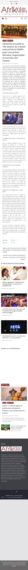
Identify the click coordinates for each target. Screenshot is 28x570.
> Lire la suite (4, 481)
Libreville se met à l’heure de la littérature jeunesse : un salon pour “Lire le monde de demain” (14, 257)
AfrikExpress (10, 40)
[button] (6, 240)
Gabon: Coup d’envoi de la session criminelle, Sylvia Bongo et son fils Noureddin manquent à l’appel (15, 250)
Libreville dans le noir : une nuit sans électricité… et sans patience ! (13, 337)
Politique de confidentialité (16, 568)
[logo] (11, 447)
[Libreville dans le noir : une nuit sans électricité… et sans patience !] (14, 321)
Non (9, 568)
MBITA (17, 63)
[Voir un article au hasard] (25, 18)
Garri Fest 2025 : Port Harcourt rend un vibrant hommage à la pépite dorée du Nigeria (13, 310)
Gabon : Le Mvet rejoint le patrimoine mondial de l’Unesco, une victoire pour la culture (13, 409)
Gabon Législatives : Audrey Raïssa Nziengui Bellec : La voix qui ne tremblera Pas (13, 284)
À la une (4, 40)
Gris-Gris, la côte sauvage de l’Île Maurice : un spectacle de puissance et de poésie (18, 427)
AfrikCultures (10, 402)
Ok (6, 568)
